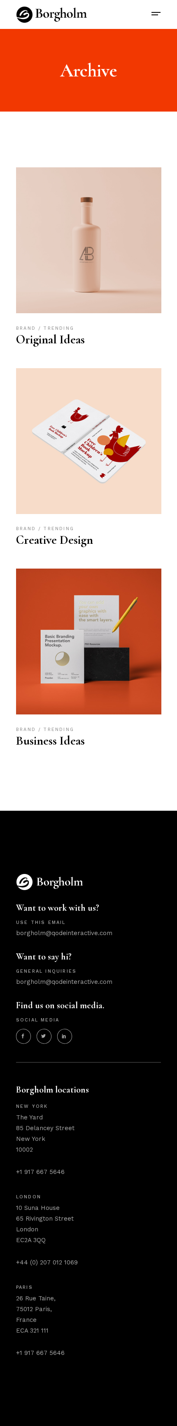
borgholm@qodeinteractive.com (64, 933)
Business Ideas (50, 740)
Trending (58, 328)
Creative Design (54, 540)
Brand (27, 328)
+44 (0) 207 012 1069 (47, 1262)
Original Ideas (50, 339)
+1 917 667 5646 (40, 1172)
